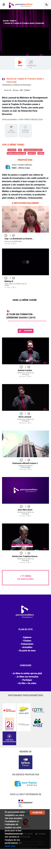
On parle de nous (27, 650)
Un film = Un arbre (27, 683)
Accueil (5, 21)
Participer (27, 680)
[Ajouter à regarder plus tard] (6, 235)
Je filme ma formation (27, 676)
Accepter (37, 812)
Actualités (27, 647)
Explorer (13, 21)
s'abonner (28, 331)
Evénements (27, 644)
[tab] (20, 63)
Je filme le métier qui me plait (27, 673)
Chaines (27, 640)
